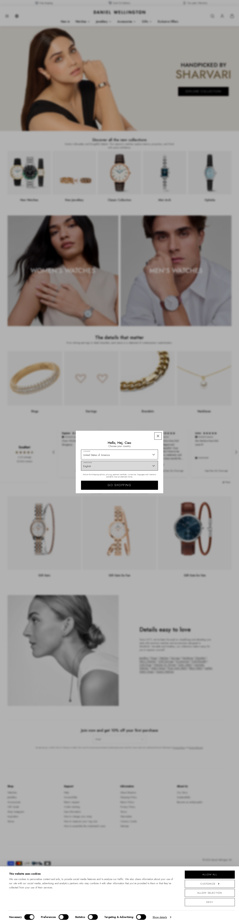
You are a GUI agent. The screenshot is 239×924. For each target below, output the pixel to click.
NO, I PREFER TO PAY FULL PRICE (144, 492)
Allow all (209, 874)
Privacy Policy (135, 507)
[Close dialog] (180, 413)
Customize (208, 883)
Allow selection (209, 892)
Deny (209, 902)
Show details (160, 917)
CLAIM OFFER (144, 481)
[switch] (64, 917)
